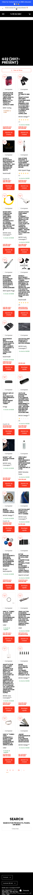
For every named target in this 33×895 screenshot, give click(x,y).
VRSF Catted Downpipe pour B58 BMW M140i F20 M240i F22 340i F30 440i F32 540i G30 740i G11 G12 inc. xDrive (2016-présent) (24, 618)
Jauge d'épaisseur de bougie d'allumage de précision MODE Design (24, 738)
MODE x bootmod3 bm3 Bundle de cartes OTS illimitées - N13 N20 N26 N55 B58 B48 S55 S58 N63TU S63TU (9, 164)
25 (19, 770)
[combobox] (16, 829)
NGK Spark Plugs (24, 170)
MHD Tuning (7, 108)
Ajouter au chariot (8, 133)
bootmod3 (6, 173)
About (15, 890)
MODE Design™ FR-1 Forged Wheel (8, 510)
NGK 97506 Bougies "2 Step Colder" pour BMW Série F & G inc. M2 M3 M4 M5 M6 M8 (24, 162)
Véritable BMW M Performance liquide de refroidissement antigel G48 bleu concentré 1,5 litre (24, 463)
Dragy (5, 407)
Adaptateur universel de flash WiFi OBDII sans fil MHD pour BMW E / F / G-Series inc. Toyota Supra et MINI (8, 99)
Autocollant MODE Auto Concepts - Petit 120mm (24, 511)
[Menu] (3, 14)
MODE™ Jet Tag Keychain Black (8, 458)
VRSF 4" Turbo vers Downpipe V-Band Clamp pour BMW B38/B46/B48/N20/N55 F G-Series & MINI (8, 739)
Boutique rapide (9, 187)
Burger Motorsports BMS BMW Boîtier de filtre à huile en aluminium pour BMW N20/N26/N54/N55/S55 (9, 560)
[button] (29, 14)
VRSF (4, 625)
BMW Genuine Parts (23, 473)
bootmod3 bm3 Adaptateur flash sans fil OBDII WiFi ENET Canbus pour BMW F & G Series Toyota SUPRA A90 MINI (8, 346)
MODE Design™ (24, 117)
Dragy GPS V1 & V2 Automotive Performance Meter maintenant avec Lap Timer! (8, 398)
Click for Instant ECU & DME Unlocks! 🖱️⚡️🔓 (16, 3)
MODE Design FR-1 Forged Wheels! (15, 7)
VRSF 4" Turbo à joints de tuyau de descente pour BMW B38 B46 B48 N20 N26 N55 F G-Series (8, 616)
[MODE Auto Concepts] (16, 14)
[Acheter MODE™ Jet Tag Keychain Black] (9, 445)
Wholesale (5, 891)
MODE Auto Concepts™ (7, 234)
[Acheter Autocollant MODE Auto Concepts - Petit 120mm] (24, 497)
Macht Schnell (23, 575)
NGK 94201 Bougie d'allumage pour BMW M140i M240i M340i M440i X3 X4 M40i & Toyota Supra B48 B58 (8, 282)
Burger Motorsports (7, 570)
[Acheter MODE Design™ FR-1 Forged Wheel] (9, 497)
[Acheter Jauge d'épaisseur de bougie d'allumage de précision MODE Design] (24, 722)
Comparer (8, 89)
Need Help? (9, 890)
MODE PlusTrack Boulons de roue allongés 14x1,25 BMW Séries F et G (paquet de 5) (23, 669)
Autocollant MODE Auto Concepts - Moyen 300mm (24, 341)
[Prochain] (24, 770)
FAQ (3, 890)
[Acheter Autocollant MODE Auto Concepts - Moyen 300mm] (24, 327)
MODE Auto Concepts (8, 888)
